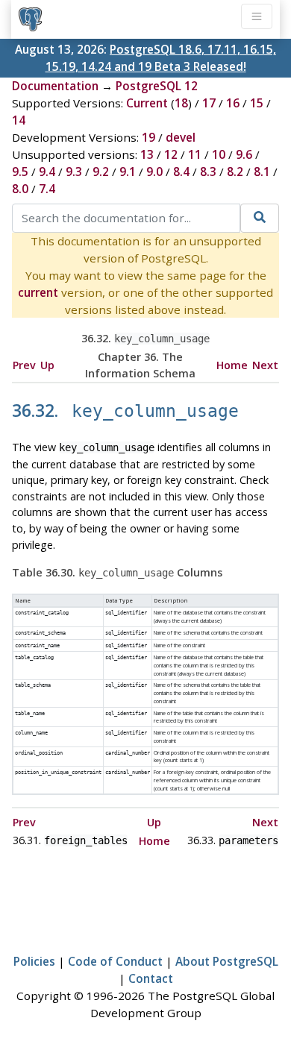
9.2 (101, 171)
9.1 (127, 171)
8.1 (262, 171)
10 (218, 154)
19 (148, 137)
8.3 (208, 171)
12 (171, 154)
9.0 (154, 171)
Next (265, 365)
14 (18, 120)
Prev (24, 365)
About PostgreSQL (226, 961)
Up (47, 365)
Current (147, 102)
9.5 (20, 171)
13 (147, 154)
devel (180, 137)
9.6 (244, 154)
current (38, 292)
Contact (150, 978)
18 (181, 102)
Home (232, 365)
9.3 (74, 171)
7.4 (47, 188)
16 (233, 102)
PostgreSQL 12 (157, 85)
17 (209, 102)
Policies (34, 961)
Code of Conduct (115, 961)
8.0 (20, 188)
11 (194, 154)
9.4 (47, 171)
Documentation (55, 85)
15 (256, 102)
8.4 (181, 171)
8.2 (235, 171)
